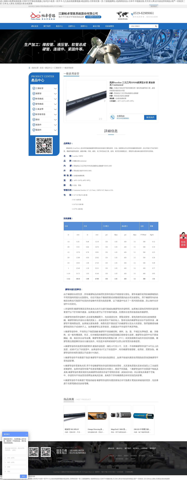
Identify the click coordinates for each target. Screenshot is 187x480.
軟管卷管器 (119, 459)
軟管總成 (134, 456)
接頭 (126, 459)
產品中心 (48, 68)
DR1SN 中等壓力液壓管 (143, 429)
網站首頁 (111, 448)
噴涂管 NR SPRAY (72, 429)
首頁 (41, 68)
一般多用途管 (68, 68)
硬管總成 (142, 456)
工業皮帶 (150, 456)
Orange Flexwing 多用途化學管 (99, 429)
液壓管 (126, 456)
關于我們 (128, 448)
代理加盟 (144, 448)
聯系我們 (150, 117)
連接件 (133, 459)
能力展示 (136, 448)
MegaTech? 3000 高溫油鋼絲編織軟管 (125, 429)
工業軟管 (57, 68)
